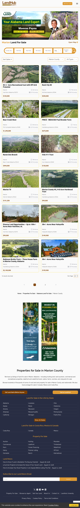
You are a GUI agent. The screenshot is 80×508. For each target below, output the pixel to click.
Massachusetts (33, 412)
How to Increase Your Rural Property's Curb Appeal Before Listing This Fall (26, 468)
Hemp (5, 450)
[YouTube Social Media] (43, 489)
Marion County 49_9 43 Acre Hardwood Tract (57, 191)
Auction (5, 441)
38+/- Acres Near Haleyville (53, 224)
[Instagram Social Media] (37, 489)
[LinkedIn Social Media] (45, 489)
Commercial (7, 444)
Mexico (56, 430)
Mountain (57, 441)
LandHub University (67, 493)
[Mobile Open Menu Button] (77, 4)
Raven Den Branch (10, 155)
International (58, 453)
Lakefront (31, 444)
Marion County (58, 293)
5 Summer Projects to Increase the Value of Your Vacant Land (22, 465)
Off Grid (56, 450)
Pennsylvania (58, 412)
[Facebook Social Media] (40, 489)
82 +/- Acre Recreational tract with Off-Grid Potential (20, 86)
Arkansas (6, 412)
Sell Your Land (67, 3)
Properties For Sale (29, 293)
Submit (68, 479)
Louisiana (31, 403)
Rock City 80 (47, 85)
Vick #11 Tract (47, 155)
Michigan (31, 415)
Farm (4, 447)
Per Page (70, 276)
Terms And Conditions (51, 498)
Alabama (6, 403)
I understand (74, 505)
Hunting (30, 441)
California (6, 415)
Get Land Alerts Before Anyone (14, 392)
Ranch (30, 453)
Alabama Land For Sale (44, 293)
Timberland (57, 444)
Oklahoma (57, 406)
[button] (24, 285)
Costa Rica (6, 430)
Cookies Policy (53, 505)
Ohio (55, 403)
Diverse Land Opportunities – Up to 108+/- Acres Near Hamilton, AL (19, 225)
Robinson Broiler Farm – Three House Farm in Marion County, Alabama (20, 260)
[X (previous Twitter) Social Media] (34, 489)
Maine (30, 406)
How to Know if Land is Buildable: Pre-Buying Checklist (20, 462)
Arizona (5, 409)
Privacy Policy (26, 498)
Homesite (6, 453)
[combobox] (54, 51)
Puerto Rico (57, 415)
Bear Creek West (9, 120)
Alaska (5, 406)
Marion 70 (7, 190)
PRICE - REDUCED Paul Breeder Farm (56, 120)
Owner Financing (33, 447)
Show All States (40, 420)
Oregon (56, 409)
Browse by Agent (25, 493)
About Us (47, 493)
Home (19, 293)
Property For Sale (12, 493)
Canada (30, 430)
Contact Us (55, 493)
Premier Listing (33, 450)
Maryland (31, 409)
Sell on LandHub (65, 392)
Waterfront (57, 447)
